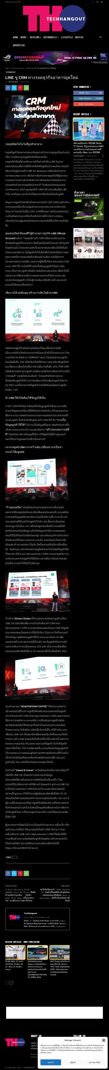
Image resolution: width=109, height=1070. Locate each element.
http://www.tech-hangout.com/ (37, 917)
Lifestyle (67, 37)
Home (15, 37)
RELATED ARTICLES (13, 942)
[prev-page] (7, 982)
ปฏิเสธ (73, 1062)
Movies (79, 37)
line (14, 857)
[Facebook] (93, 2)
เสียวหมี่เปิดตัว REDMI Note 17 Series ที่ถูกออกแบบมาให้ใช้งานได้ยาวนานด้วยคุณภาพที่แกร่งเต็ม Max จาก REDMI (88, 147)
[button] (103, 1040)
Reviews (34, 37)
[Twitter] (14, 87)
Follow (99, 98)
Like (100, 93)
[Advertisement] (54, 1013)
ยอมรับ (51, 1062)
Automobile (50, 37)
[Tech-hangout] (54, 18)
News (23, 37)
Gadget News (10, 958)
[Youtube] (102, 2)
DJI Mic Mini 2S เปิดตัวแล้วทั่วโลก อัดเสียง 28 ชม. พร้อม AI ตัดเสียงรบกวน (14, 965)
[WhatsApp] (26, 87)
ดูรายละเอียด (94, 1062)
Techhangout (13, 82)
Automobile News (57, 958)
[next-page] (11, 982)
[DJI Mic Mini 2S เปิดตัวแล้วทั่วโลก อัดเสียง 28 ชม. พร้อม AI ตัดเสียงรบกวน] (15, 952)
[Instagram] (97, 2)
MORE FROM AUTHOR (31, 942)
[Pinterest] (20, 87)
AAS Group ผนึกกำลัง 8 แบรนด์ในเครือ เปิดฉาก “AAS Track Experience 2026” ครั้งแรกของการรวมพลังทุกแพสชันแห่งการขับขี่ (60, 968)
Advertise (19, 45)
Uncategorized (18, 68)
